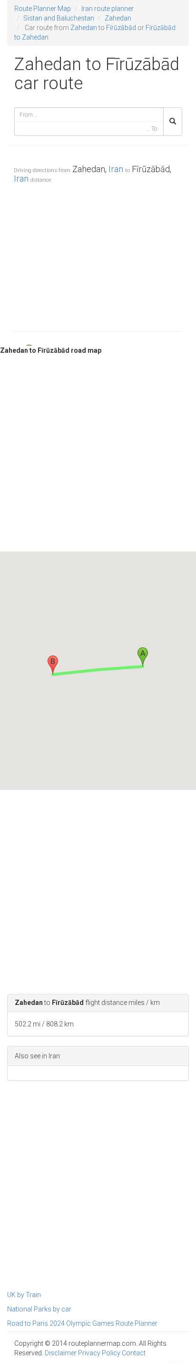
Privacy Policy (99, 1353)
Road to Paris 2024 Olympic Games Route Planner (82, 1323)
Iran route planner (107, 8)
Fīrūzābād (121, 27)
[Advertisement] (98, 255)
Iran (115, 169)
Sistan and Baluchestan (58, 18)
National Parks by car (39, 1309)
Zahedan (118, 18)
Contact (134, 1353)
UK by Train (24, 1295)
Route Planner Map (42, 8)
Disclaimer (61, 1353)
